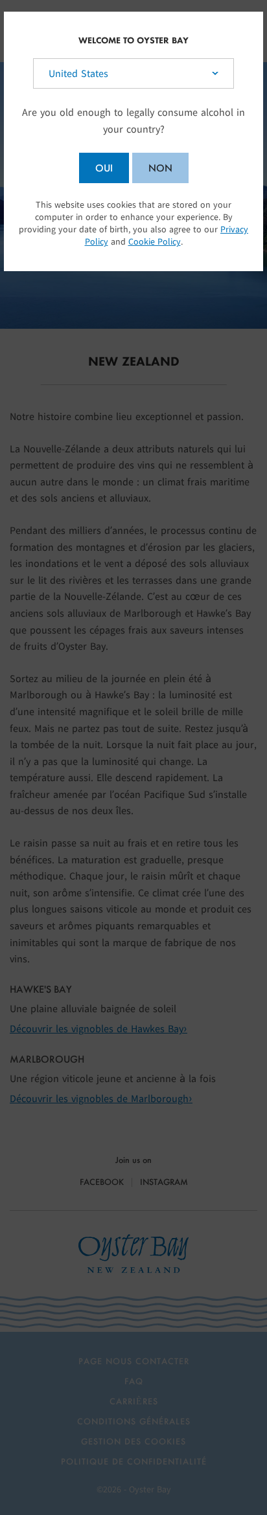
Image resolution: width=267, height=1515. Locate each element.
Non (160, 168)
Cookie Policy (154, 241)
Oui (104, 168)
